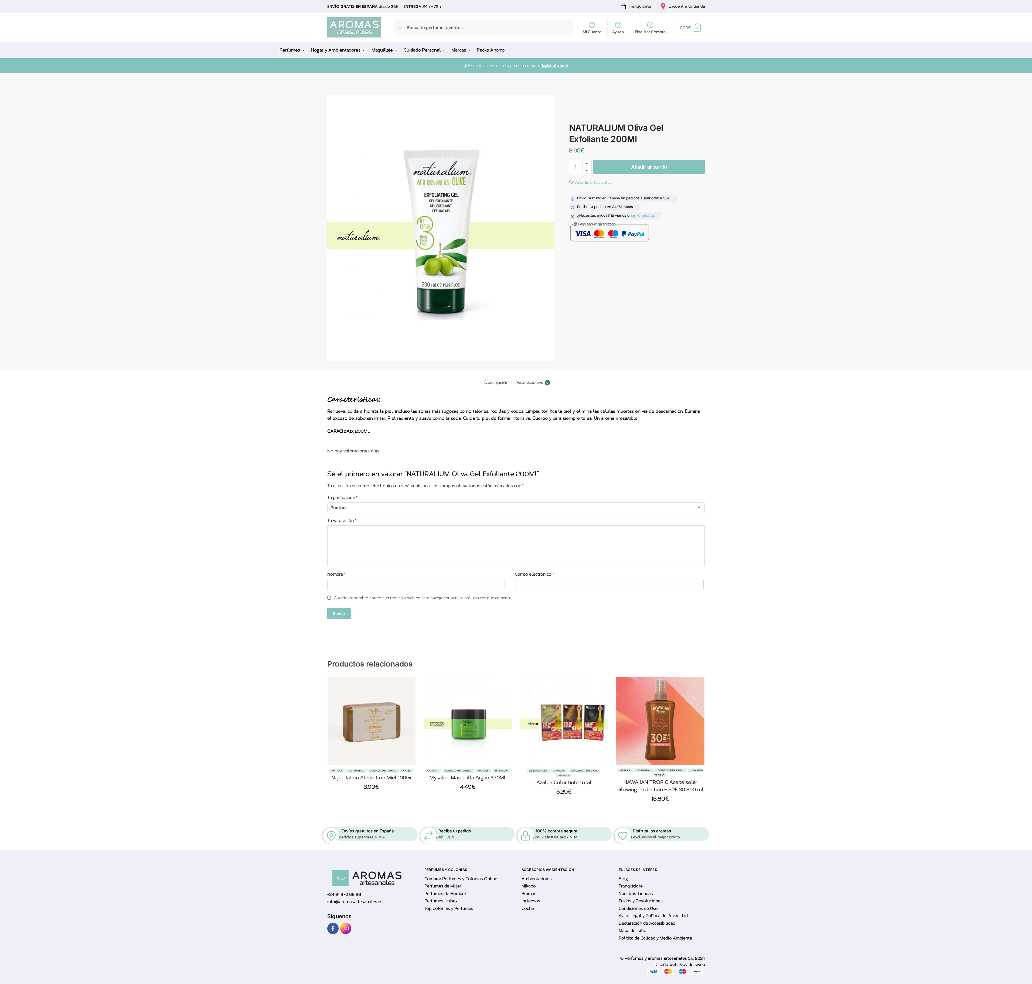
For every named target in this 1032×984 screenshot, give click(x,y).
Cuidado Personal (383, 770)
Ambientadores (537, 878)
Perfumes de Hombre (445, 893)
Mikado (529, 886)
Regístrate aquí (554, 65)
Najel (407, 770)
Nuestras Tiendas (636, 893)
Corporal (356, 770)
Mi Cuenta (592, 32)
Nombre (336, 574)
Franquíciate (631, 886)
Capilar (432, 770)
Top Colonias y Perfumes (448, 908)
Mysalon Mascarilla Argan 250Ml (468, 778)
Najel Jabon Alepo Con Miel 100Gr (371, 778)
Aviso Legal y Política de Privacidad (653, 915)
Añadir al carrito (649, 167)
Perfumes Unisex (440, 900)
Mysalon (501, 770)
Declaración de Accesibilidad (647, 923)
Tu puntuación (342, 497)
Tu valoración (341, 520)
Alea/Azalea (538, 770)
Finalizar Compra (650, 32)
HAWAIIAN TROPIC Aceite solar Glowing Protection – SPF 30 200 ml (660, 785)
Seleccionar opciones (563, 804)
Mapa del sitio (632, 930)
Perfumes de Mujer (442, 886)
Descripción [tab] (496, 382)
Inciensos (531, 900)
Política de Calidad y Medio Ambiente (655, 938)
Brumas (529, 893)
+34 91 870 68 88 (344, 894)
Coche (528, 908)
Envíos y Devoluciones (641, 900)
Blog (623, 878)
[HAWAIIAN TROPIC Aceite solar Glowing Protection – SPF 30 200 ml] (660, 721)
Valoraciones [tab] (532, 382)
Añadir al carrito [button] (371, 799)
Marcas (337, 770)
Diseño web (667, 964)
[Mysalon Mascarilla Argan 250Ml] (468, 721)
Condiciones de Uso (638, 908)
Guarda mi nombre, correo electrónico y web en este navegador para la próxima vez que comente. (423, 598)
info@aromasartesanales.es (354, 901)
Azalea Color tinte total (563, 782)
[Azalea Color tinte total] (564, 721)
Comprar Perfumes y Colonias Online (460, 878)
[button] (690, 27)
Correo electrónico (534, 574)
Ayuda (618, 32)
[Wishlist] (407, 704)
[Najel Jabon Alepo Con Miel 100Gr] (371, 721)
